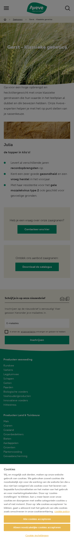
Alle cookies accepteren (37, 519)
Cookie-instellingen (36, 535)
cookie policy (62, 511)
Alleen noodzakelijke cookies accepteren (37, 527)
